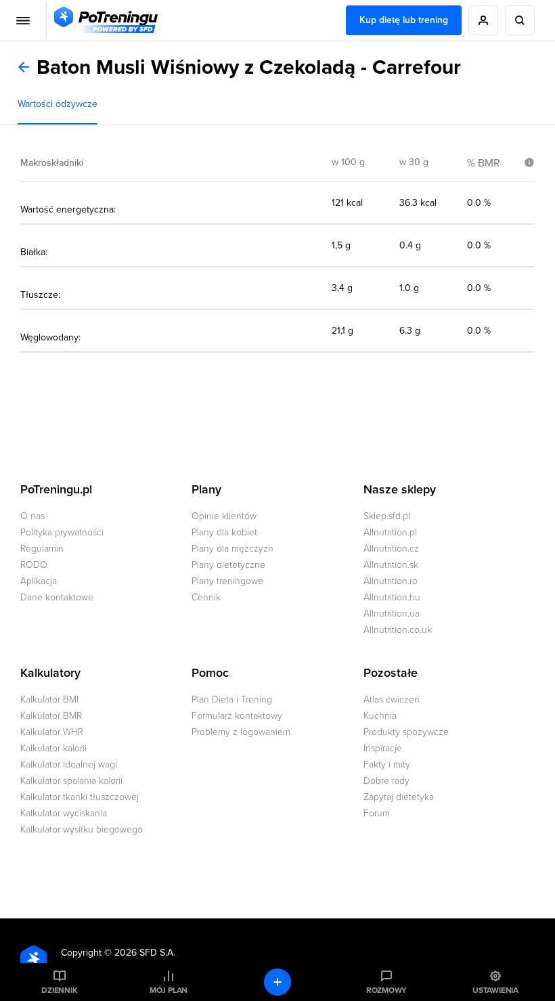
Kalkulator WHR (51, 732)
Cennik (206, 597)
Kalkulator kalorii (53, 748)
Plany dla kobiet (224, 532)
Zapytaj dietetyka (398, 797)
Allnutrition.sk (390, 565)
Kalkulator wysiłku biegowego (81, 829)
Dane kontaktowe (56, 597)
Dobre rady (386, 780)
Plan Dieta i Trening (232, 699)
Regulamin (42, 548)
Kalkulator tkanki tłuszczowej (79, 797)
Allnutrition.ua (391, 613)
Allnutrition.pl (390, 532)
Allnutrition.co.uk (397, 630)
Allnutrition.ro (390, 581)
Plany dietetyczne (228, 565)
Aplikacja (38, 581)
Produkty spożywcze (406, 732)
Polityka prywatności (62, 532)
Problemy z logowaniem (241, 732)
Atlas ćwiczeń (391, 699)
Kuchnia (380, 715)
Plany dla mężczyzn (232, 548)
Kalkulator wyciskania (63, 813)
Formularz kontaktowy (237, 715)
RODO (33, 565)
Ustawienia (495, 990)
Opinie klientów (224, 516)
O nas (32, 516)
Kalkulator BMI (49, 699)
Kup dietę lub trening (403, 20)
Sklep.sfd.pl (386, 516)
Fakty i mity (386, 764)
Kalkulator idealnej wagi (68, 764)
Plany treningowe (227, 581)
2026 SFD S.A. (144, 952)
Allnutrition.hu (391, 597)
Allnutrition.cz (391, 548)
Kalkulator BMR (51, 715)
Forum (376, 813)
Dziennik (59, 990)
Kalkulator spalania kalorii (71, 780)
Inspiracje (382, 748)
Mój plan (168, 990)
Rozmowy (386, 990)
